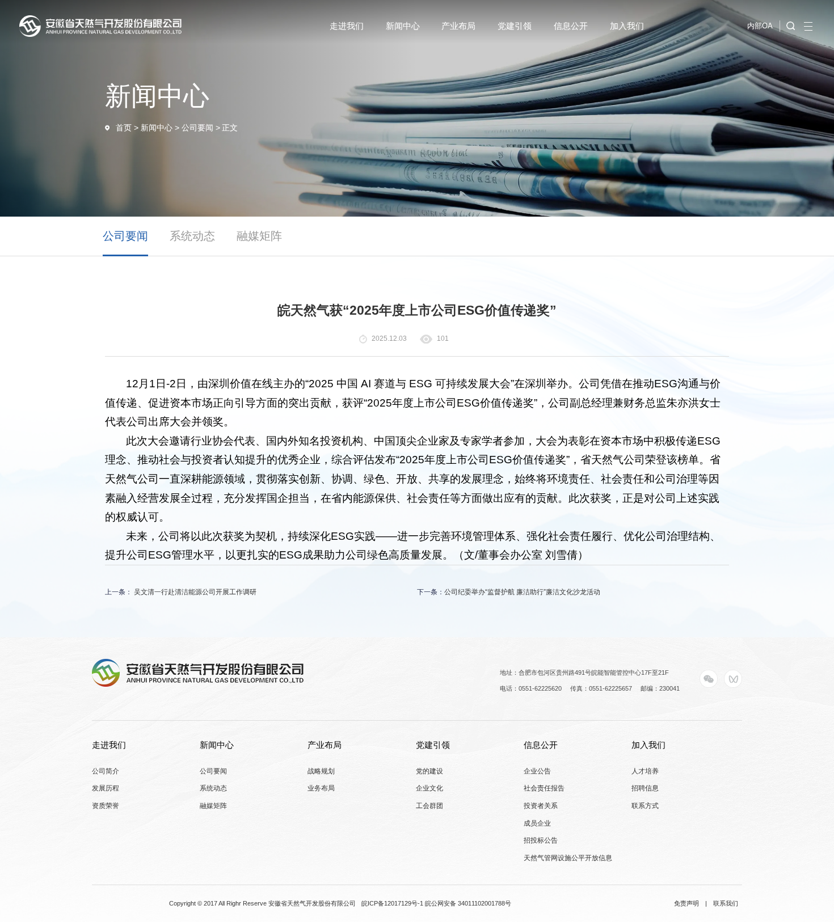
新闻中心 (156, 128)
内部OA (760, 25)
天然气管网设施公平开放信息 (568, 858)
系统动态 (192, 236)
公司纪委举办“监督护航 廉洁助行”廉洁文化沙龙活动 (522, 592)
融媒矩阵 (259, 236)
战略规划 (321, 771)
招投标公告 (541, 840)
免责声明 (686, 903)
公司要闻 (197, 128)
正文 (230, 128)
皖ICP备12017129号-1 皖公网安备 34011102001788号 (436, 903)
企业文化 (429, 788)
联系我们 (725, 903)
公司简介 (105, 771)
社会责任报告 (544, 788)
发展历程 (105, 788)
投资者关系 (541, 806)
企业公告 (537, 771)
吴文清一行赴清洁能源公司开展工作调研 (194, 592)
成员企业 (537, 823)
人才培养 (645, 771)
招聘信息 (645, 788)
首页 (124, 128)
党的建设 (429, 771)
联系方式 (645, 806)
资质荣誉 (105, 806)
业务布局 (321, 788)
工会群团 (429, 806)
